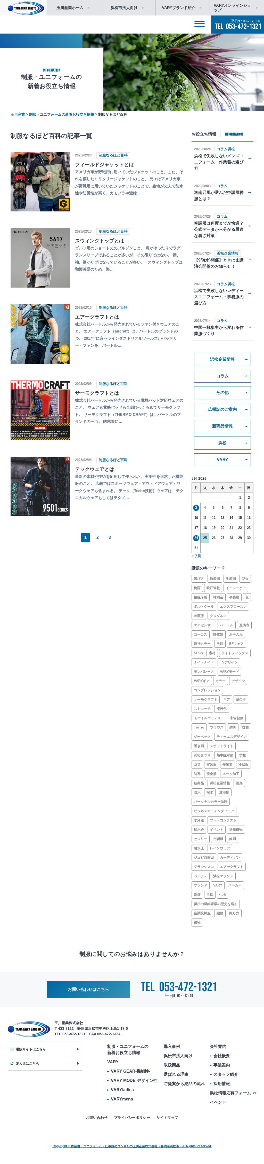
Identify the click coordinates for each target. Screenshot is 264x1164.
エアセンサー (204, 625)
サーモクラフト (205, 699)
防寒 (197, 774)
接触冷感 (200, 597)
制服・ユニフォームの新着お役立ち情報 (127, 1049)
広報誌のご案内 (222, 409)
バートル (226, 625)
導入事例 (172, 1046)
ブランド (200, 885)
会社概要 (221, 1056)
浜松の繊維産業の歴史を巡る (215, 904)
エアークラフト (231, 867)
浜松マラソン (223, 876)
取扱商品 (172, 1065)
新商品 (199, 783)
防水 (197, 792)
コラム (222, 376)
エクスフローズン (233, 606)
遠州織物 (236, 830)
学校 (242, 755)
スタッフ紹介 (225, 1074)
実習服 (212, 764)
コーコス (200, 634)
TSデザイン (229, 662)
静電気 (218, 634)
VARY (222, 459)
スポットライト (221, 746)
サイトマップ (167, 1117)
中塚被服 (236, 718)
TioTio (199, 727)
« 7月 (196, 556)
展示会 (199, 830)
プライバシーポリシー (132, 1117)
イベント (216, 830)
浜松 (222, 443)
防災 (197, 764)
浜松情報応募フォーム (230, 1093)
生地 (222, 895)
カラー (221, 681)
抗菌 (245, 727)
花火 (245, 579)
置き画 (199, 746)
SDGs (198, 653)
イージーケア (236, 588)
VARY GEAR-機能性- (130, 1071)
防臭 (232, 727)
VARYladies (122, 1090)
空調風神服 (202, 913)
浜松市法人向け (178, 1056)
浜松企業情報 (222, 359)
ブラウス (217, 727)
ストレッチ (202, 709)
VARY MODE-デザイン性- (135, 1080)
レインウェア (220, 848)
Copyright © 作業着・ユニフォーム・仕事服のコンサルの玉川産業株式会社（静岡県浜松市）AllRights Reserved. (132, 1146)
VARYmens (122, 1099)
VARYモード (229, 672)
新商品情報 (222, 426)
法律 (220, 644)
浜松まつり (202, 755)
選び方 (199, 579)
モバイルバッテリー (209, 718)
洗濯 (197, 895)
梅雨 (197, 588)
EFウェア (236, 644)
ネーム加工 (230, 774)
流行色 (222, 709)
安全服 (212, 774)
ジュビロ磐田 (204, 857)
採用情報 (221, 1083)
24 (196, 538)
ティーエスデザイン (232, 737)
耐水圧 (199, 848)
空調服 (218, 839)
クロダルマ (218, 616)
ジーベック (202, 737)
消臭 (239, 783)
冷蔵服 (199, 616)
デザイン (238, 681)
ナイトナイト (204, 662)
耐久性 (241, 699)
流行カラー (202, 644)
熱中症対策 (225, 755)
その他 (222, 392)
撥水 (210, 792)
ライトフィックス (234, 653)
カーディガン (230, 857)
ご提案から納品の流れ (184, 1083)
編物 (220, 913)
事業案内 (221, 1065)
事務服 (234, 597)
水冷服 (199, 820)
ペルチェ (200, 876)
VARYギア (202, 681)
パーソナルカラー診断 (210, 802)
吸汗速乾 (213, 588)
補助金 (218, 597)
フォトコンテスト (223, 820)
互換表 (244, 625)
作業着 (227, 764)
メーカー (235, 885)
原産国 (215, 579)
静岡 (232, 839)
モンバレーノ (204, 672)
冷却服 (243, 764)
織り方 (234, 913)
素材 (212, 653)
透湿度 (224, 792)
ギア (226, 699)
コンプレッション (207, 690)
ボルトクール (204, 606)
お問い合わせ (97, 1117)
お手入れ (236, 634)
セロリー (200, 839)
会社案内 (218, 1046)
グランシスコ (204, 867)
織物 (197, 922)
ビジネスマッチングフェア (214, 811)
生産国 (231, 579)
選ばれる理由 (176, 1074)
